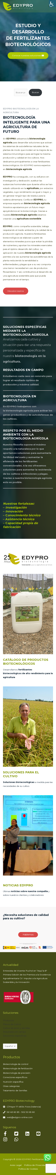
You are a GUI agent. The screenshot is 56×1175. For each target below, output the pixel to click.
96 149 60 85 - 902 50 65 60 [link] (21, 1112)
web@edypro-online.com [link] (20, 1117)
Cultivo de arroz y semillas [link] (16, 1028)
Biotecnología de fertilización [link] (18, 1068)
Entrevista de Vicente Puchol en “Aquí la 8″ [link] (25, 971)
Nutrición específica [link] (13, 1082)
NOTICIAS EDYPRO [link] (18, 885)
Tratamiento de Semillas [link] (15, 1090)
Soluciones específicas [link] (14, 1035)
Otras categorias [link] (11, 1086)
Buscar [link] (35, 92)
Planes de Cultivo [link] (12, 1024)
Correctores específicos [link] (15, 1077)
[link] (52, 3)
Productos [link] (8, 1020)
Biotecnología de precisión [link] (16, 1073)
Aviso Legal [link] (16, 1165)
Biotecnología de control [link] (15, 1064)
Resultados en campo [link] (14, 1032)
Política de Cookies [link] (28, 1169)
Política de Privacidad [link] (35, 1165)
